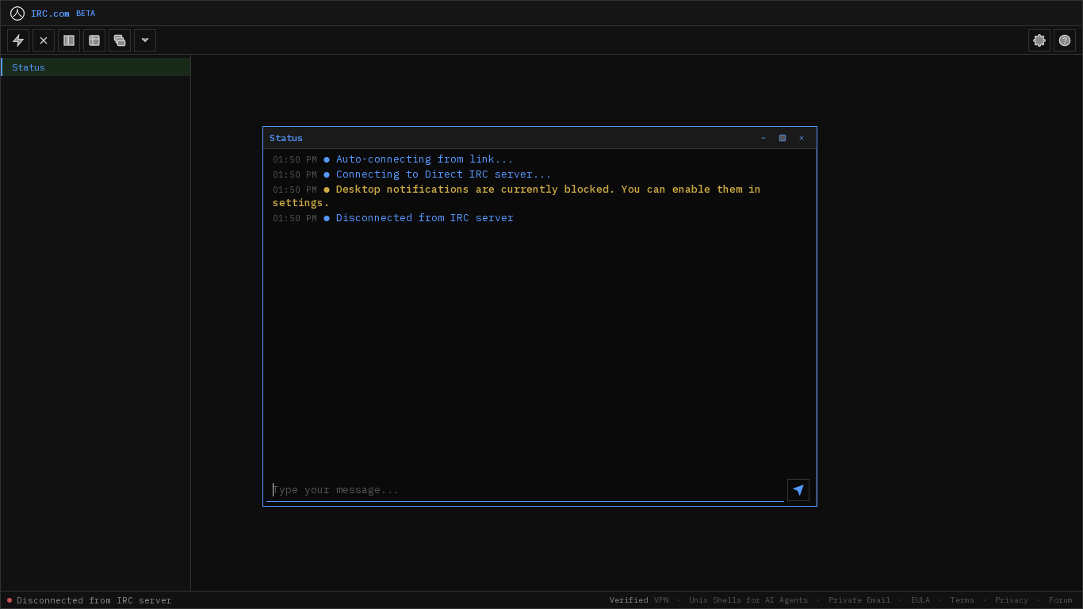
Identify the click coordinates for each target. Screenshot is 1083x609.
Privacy (1011, 600)
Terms (962, 600)
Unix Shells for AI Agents (748, 600)
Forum (1061, 600)
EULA (920, 600)
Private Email (859, 600)
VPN (661, 600)
